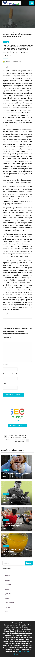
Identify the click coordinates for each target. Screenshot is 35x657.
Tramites (8, 607)
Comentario (7, 338)
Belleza (7, 580)
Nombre (6, 365)
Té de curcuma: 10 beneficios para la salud (15, 550)
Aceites (7, 576)
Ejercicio (8, 594)
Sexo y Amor (9, 603)
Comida (8, 585)
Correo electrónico (10, 374)
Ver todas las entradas (17, 425)
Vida (6, 612)
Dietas (7, 589)
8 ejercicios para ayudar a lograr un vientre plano (13, 524)
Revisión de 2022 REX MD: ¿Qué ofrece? (15, 498)
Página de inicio (7, 33)
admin (8, 61)
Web (4, 383)
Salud (16, 33)
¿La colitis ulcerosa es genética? (16, 473)
